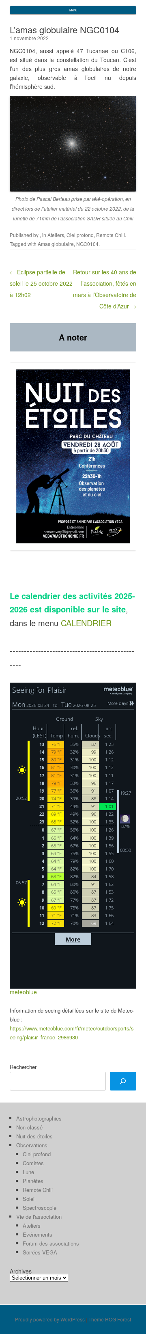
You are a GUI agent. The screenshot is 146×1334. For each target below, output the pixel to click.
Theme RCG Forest (109, 1319)
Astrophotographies (39, 1118)
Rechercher (23, 1067)
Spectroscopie (39, 1207)
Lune (28, 1172)
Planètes (33, 1181)
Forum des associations (51, 1243)
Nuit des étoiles (34, 1136)
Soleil (29, 1199)
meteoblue (23, 992)
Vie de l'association (39, 1216)
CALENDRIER (86, 623)
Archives (21, 1271)
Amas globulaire (56, 243)
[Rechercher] (123, 1081)
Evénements (37, 1234)
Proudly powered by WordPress (50, 1319)
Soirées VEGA (40, 1252)
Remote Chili (110, 234)
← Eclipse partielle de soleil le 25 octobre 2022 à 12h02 (41, 283)
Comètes (33, 1163)
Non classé (29, 1127)
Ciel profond (80, 234)
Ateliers (55, 234)
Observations (31, 1145)
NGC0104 (87, 243)
